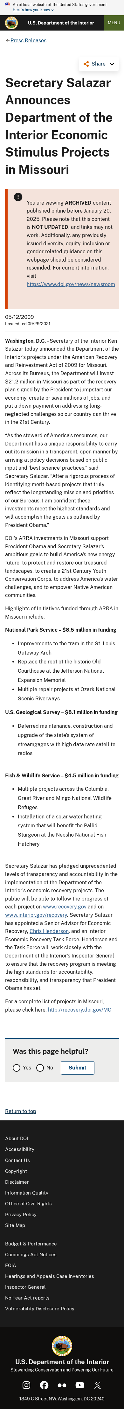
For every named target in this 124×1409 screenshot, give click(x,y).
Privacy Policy (21, 1214)
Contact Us (17, 1160)
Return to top (20, 1111)
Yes (27, 1068)
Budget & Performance (31, 1243)
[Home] (11, 23)
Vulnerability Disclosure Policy (39, 1308)
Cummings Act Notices (31, 1254)
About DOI (16, 1138)
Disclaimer (17, 1182)
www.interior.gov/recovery (36, 915)
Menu (114, 22)
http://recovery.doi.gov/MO (80, 1010)
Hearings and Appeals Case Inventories (49, 1276)
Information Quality (26, 1192)
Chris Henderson (49, 931)
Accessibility (19, 1149)
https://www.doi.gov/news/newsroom (71, 284)
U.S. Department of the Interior (61, 22)
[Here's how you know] (62, 7)
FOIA (10, 1265)
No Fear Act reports (27, 1297)
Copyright (16, 1171)
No (49, 1068)
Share (99, 64)
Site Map (15, 1225)
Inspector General (25, 1287)
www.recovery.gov (64, 907)
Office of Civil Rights (28, 1203)
